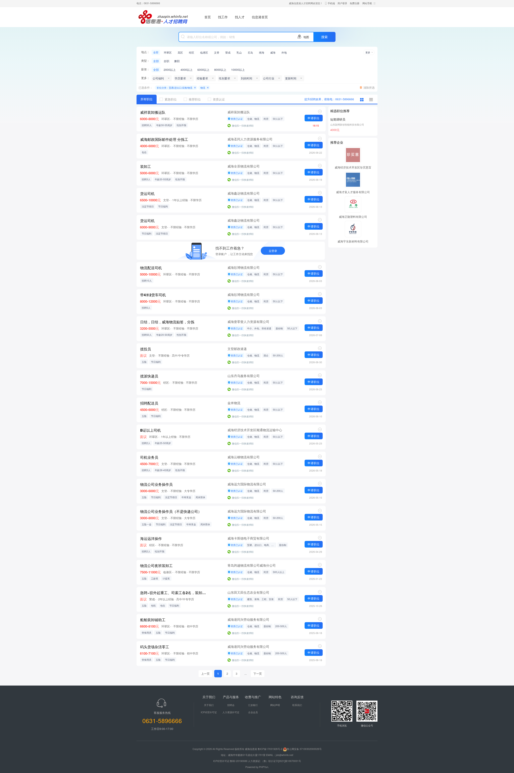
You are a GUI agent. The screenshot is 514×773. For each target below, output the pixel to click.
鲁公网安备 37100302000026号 (304, 749)
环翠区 (168, 52)
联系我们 (297, 705)
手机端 (331, 3)
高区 (180, 52)
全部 (155, 52)
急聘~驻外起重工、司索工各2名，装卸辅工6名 (173, 592)
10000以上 (238, 70)
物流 (202, 87)
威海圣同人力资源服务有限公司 (249, 139)
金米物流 (233, 403)
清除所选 (369, 87)
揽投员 (145, 349)
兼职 (177, 61)
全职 (166, 61)
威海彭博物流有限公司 (243, 267)
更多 (367, 52)
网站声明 (275, 705)
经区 (191, 52)
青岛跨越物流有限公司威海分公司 (251, 565)
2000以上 (170, 70)
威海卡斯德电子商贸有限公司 (248, 538)
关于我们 (209, 705)
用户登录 (342, 3)
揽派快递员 (149, 376)
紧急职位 (171, 99)
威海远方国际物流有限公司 (246, 484)
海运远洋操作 (151, 538)
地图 (306, 37)
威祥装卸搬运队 (152, 112)
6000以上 (203, 70)
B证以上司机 (150, 430)
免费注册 (354, 3)
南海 (261, 52)
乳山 (239, 52)
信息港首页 (260, 17)
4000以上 (187, 70)
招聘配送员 (149, 403)
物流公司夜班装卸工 (156, 565)
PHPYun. (264, 767)
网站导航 (367, 3)
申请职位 (314, 118)
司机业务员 (149, 457)
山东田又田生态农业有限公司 (248, 592)
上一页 (205, 674)
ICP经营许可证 (209, 712)
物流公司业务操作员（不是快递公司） (171, 511)
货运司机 (147, 193)
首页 (207, 17)
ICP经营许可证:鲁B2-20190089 (230, 761)
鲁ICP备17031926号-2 (270, 749)
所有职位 (147, 99)
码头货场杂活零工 (154, 646)
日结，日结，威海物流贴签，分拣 (167, 322)
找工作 (223, 17)
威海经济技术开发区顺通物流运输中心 (254, 430)
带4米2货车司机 (153, 294)
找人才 (240, 17)
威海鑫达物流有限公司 (243, 193)
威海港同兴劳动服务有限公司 (248, 619)
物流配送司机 (151, 267)
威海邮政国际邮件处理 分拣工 (164, 139)
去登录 (273, 251)
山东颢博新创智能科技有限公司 (347, 124)
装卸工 (145, 166)
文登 (216, 52)
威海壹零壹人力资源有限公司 (248, 321)
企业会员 (253, 712)
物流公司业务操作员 (156, 484)
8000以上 (220, 70)
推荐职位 (195, 99)
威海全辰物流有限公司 (243, 166)
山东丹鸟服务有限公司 (243, 375)
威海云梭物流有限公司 (243, 457)
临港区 (204, 52)
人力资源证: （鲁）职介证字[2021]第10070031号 (274, 761)
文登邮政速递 (237, 348)
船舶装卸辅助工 (152, 619)
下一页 (257, 674)
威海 (272, 52)
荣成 (227, 52)
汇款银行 (253, 705)
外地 (284, 52)
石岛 (250, 52)
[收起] (320, 111)
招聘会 (231, 705)
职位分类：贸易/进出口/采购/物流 (174, 87)
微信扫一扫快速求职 (243, 125)
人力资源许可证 (230, 712)
